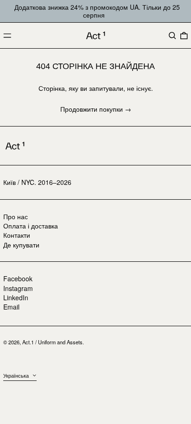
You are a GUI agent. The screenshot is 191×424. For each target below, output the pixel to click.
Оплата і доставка (30, 225)
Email (11, 307)
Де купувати (21, 244)
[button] (172, 35)
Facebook (17, 279)
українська (16, 375)
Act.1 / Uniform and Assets (52, 342)
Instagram (18, 288)
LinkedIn (15, 298)
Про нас (15, 216)
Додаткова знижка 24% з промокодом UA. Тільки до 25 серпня (97, 10)
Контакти (16, 235)
